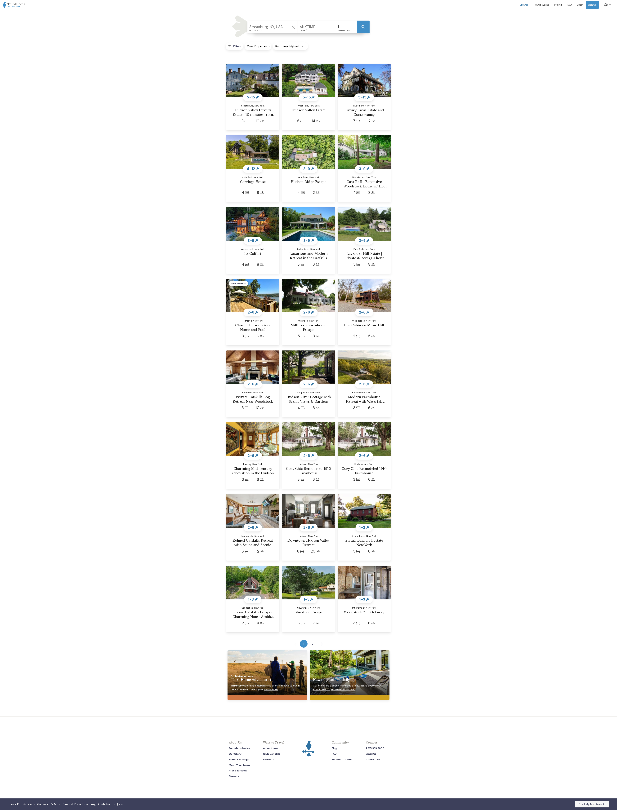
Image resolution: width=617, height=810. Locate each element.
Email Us (371, 754)
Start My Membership (592, 804)
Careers (234, 776)
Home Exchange (239, 759)
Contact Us (373, 759)
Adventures (270, 748)
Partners (268, 759)
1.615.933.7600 (375, 748)
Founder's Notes (239, 748)
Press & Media (238, 770)
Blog (334, 748)
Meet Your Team (239, 765)
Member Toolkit (342, 759)
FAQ (334, 754)
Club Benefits (271, 754)
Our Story (235, 754)
